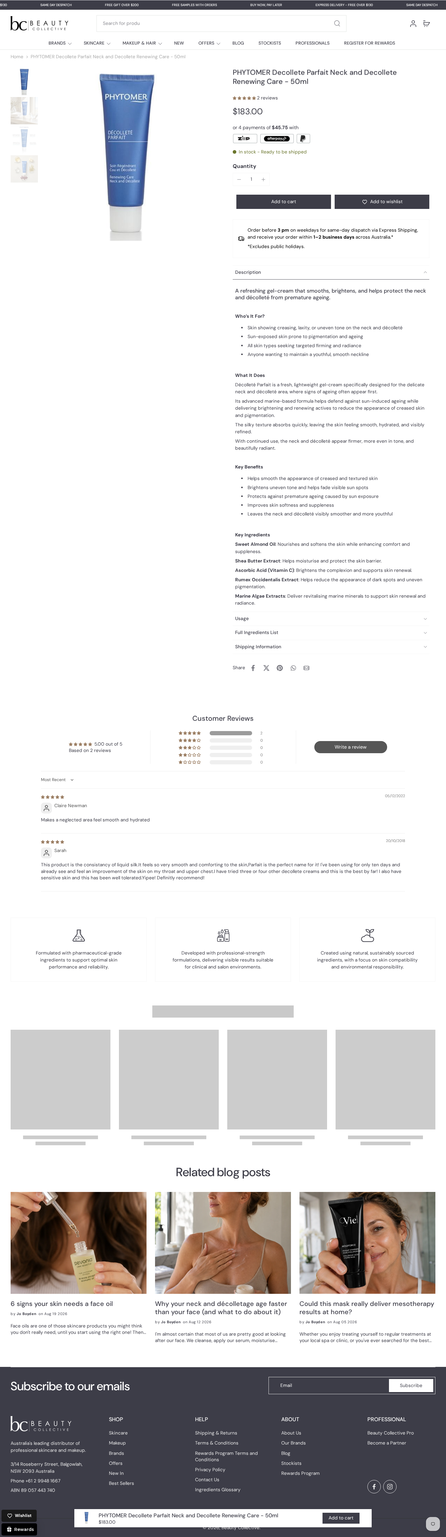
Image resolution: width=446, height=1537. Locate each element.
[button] (245, 98)
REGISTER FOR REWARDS (369, 43)
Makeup (117, 1443)
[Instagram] (390, 1486)
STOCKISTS (269, 43)
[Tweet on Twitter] (266, 668)
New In (116, 1473)
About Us (291, 1433)
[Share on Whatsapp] (293, 668)
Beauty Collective (240, 1528)
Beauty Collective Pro (390, 1433)
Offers (116, 1463)
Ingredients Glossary (218, 1490)
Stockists (291, 1463)
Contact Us (207, 1480)
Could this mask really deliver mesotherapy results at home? (366, 1308)
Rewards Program (300, 1473)
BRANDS (57, 43)
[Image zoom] (126, 154)
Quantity (244, 166)
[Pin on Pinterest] (279, 668)
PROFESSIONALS (312, 43)
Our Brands (293, 1443)
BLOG (238, 43)
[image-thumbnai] (24, 81)
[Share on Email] (306, 668)
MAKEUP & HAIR (139, 43)
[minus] (239, 179)
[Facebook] (374, 1486)
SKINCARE (94, 43)
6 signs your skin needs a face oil (62, 1304)
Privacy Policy (210, 1470)
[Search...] (337, 23)
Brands (116, 1453)
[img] (52, 797)
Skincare (118, 1433)
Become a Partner (386, 1443)
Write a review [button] (351, 747)
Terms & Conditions (216, 1443)
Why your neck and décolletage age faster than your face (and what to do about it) (221, 1308)
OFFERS (206, 43)
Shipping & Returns (216, 1433)
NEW (179, 43)
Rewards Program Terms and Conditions (226, 1456)
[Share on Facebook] (253, 668)
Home (17, 57)
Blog (285, 1453)
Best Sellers (121, 1484)
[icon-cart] (426, 23)
